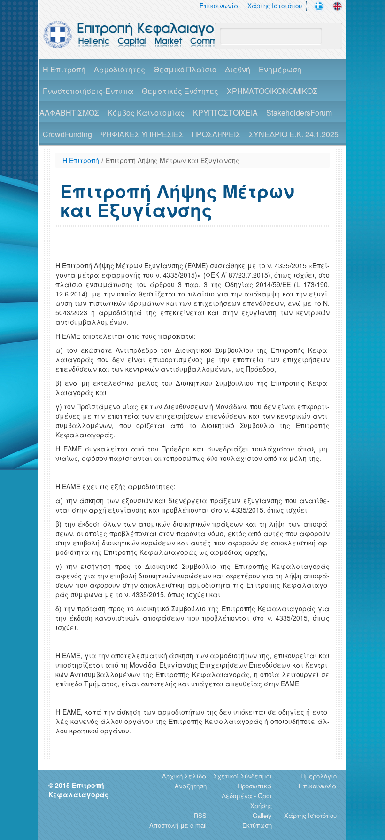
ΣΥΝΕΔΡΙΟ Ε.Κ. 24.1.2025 (294, 134)
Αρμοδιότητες (119, 69)
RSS (200, 815)
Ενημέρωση (280, 69)
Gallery (262, 815)
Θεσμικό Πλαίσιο (185, 69)
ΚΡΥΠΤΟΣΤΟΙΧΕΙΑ (225, 112)
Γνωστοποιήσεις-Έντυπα (88, 91)
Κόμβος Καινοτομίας (146, 112)
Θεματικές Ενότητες (180, 91)
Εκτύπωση (257, 825)
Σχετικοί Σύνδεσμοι (243, 775)
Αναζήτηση (191, 785)
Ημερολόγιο (318, 775)
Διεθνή (237, 69)
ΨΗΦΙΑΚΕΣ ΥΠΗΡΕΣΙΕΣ (142, 134)
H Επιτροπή (64, 69)
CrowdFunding (67, 134)
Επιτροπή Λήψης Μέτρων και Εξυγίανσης (172, 160)
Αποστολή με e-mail (178, 825)
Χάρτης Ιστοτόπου (274, 5)
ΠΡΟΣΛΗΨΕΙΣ (216, 134)
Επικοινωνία (219, 5)
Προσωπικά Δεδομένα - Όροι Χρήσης (247, 795)
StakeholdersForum (299, 112)
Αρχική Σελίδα (184, 775)
